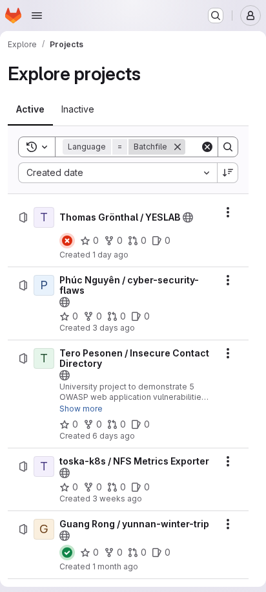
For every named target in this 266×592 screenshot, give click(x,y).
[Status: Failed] (67, 240)
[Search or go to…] (215, 15)
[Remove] (177, 147)
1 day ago (110, 254)
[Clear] (207, 147)
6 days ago (113, 436)
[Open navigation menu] (36, 15)
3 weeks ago (117, 498)
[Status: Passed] (67, 552)
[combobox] (117, 172)
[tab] (30, 109)
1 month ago (115, 566)
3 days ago (113, 328)
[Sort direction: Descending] (228, 172)
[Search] (228, 147)
